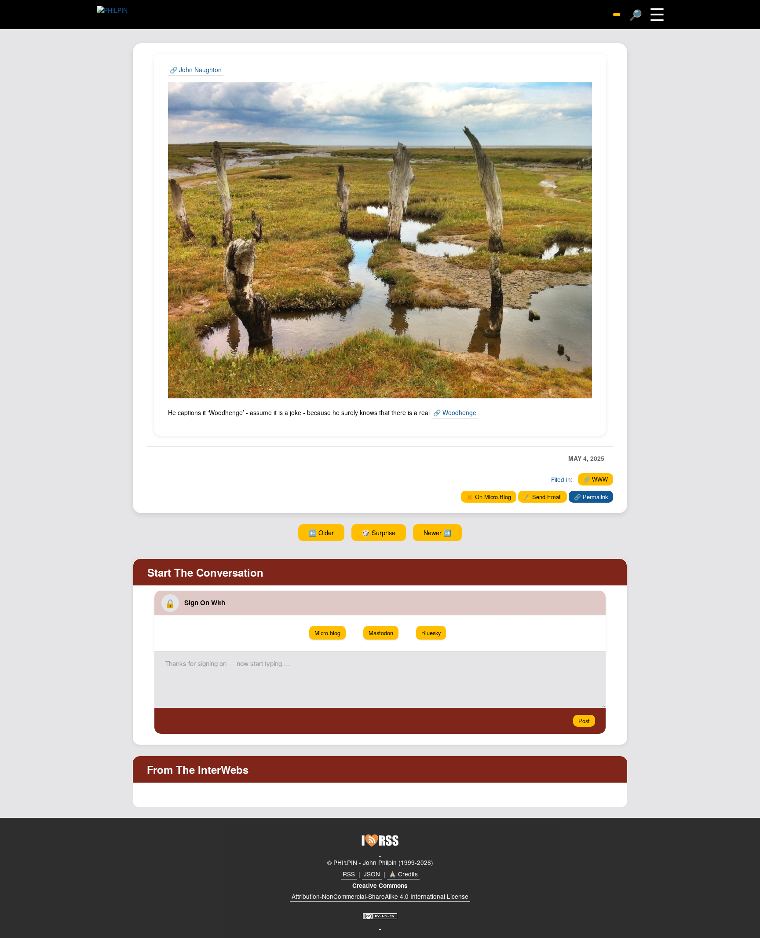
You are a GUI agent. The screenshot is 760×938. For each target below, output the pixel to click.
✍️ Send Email (542, 497)
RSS (349, 873)
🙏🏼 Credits (403, 873)
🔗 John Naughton (196, 69)
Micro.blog (327, 633)
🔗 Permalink (591, 497)
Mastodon (381, 633)
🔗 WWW (595, 479)
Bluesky (431, 633)
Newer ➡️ (437, 532)
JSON (372, 873)
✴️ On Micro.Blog (488, 497)
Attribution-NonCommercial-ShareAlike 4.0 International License (380, 896)
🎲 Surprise (378, 532)
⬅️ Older (321, 532)
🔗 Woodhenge (454, 412)
